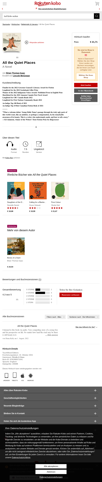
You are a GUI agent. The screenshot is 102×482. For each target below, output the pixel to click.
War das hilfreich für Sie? (85, 327)
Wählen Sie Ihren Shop (86, 76)
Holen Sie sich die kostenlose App (20, 421)
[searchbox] (51, 16)
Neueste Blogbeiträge (14, 406)
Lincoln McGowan (21, 76)
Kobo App (9, 158)
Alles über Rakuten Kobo (15, 390)
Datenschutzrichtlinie (21, 457)
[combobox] (55, 317)
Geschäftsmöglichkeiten (15, 398)
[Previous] (2, 9)
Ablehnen (51, 472)
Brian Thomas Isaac (15, 73)
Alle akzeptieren (51, 466)
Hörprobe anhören (36, 42)
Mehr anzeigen (51, 335)
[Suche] (97, 16)
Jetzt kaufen (86, 85)
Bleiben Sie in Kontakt (14, 413)
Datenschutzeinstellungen (51, 477)
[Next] (99, 9)
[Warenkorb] (97, 3)
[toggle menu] (4, 3)
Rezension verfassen (70, 295)
